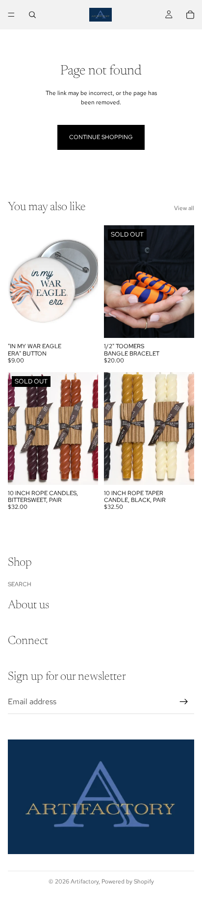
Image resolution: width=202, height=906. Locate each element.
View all (184, 208)
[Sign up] (184, 701)
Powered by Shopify (127, 881)
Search (19, 584)
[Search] (32, 14)
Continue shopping (101, 137)
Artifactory (85, 881)
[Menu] (11, 14)
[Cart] (190, 14)
